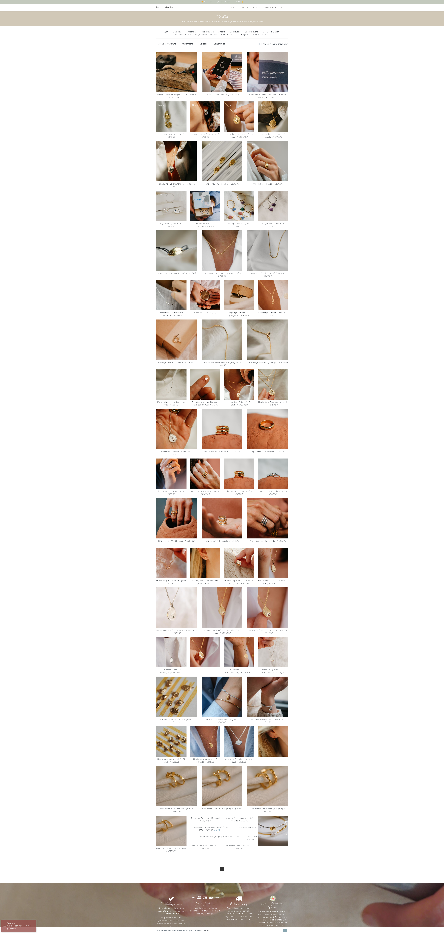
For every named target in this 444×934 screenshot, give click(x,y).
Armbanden (191, 32)
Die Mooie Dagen (271, 32)
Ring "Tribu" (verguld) (268, 184)
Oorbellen (177, 32)
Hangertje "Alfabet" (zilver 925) (176, 362)
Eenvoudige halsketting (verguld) (268, 362)
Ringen (165, 32)
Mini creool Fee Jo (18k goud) (222, 809)
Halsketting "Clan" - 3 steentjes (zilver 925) (273, 673)
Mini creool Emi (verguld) (267, 898)
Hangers (244, 35)
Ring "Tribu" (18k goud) (222, 184)
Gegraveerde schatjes (206, 35)
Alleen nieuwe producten (275, 44)
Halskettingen (207, 32)
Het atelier (271, 7)
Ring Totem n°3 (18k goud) (222, 452)
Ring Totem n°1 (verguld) (222, 541)
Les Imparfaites (228, 35)
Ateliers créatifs (260, 35)
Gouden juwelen (183, 35)
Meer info (206, 930)
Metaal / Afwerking (167, 44)
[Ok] (285, 930)
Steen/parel (188, 44)
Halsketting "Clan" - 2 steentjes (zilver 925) (171, 673)
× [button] (34, 922)
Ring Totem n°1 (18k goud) (176, 541)
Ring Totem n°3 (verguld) (268, 452)
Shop (233, 7)
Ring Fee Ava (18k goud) (222, 898)
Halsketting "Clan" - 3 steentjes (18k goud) (205, 673)
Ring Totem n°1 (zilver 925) (268, 541)
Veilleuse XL (205, 313)
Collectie (203, 44)
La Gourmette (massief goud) (176, 273)
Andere (221, 32)
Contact (257, 7)
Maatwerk (245, 7)
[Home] (165, 7)
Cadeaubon (235, 32)
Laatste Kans (251, 32)
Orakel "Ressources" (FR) (222, 95)
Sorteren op (220, 44)
